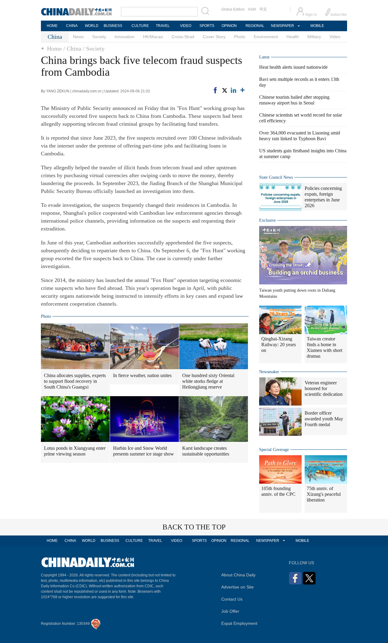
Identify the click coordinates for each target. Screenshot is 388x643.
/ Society (94, 48)
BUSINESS (113, 26)
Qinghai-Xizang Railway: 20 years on (278, 344)
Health (292, 36)
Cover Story (214, 36)
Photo (239, 36)
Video (334, 36)
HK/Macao (153, 36)
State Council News (276, 177)
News (78, 36)
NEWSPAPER (282, 26)
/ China (72, 48)
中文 (263, 9)
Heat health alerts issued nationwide (293, 67)
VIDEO (185, 26)
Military (314, 36)
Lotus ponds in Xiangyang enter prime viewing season (74, 451)
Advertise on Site (237, 587)
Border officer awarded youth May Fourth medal (324, 418)
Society (99, 36)
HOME (52, 26)
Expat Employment (239, 623)
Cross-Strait (183, 36)
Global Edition (233, 9)
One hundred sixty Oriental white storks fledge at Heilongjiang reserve (208, 381)
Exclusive (267, 220)
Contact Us (231, 599)
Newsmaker (269, 372)
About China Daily (238, 574)
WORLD (92, 26)
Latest (264, 57)
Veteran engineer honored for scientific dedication (324, 388)
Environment (266, 36)
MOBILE (317, 26)
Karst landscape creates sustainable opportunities (205, 451)
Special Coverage (274, 449)
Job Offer (230, 611)
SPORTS (206, 26)
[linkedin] (233, 90)
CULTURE (140, 26)
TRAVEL (163, 26)
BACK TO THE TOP (194, 527)
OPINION (229, 26)
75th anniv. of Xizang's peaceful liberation (324, 494)
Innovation (125, 36)
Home (54, 48)
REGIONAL (255, 26)
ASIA (252, 9)
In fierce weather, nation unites (142, 375)
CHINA (72, 26)
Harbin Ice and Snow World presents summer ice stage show (143, 451)
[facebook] (215, 90)
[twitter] (224, 90)
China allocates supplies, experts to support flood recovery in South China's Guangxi (75, 381)
